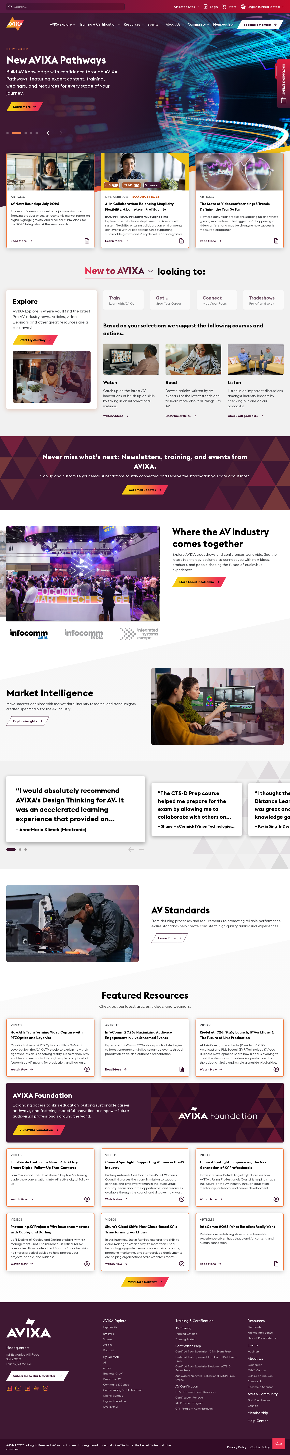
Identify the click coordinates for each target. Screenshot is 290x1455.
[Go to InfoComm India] (83, 634)
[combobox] (119, 271)
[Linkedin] (9, 1388)
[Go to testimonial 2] (20, 849)
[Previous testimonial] (131, 849)
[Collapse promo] (276, 71)
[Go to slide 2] (16, 133)
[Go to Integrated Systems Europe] (138, 634)
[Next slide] (60, 133)
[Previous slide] (50, 133)
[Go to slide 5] (37, 133)
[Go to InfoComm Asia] (28, 634)
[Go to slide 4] (31, 133)
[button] (186, 6)
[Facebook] (27, 1388)
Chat (278, 1443)
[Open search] (10, 7)
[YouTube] (18, 1388)
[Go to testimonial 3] (25, 849)
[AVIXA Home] (15, 24)
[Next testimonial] (141, 849)
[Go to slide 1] (7, 133)
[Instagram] (46, 1388)
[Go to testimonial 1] (11, 849)
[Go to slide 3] (25, 133)
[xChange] (36, 1388)
